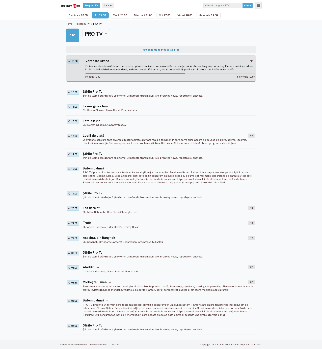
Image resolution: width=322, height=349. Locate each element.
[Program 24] (70, 5)
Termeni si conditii (99, 344)
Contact (115, 344)
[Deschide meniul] (258, 5)
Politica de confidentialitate (73, 344)
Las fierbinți (91, 208)
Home (69, 24)
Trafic (87, 223)
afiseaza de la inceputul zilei (161, 49)
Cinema (108, 5)
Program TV (91, 5)
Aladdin (89, 267)
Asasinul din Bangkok (99, 237)
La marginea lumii (96, 106)
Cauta (247, 5)
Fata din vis (91, 121)
